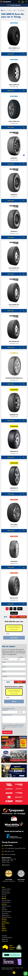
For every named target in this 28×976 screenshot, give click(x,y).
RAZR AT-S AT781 (14, 598)
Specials (4, 919)
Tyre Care (4, 894)
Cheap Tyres (5, 941)
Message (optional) (7, 715)
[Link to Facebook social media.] (14, 972)
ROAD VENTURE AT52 (14, 268)
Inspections (4, 909)
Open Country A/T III (14, 48)
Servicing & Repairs (6, 911)
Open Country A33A (14, 121)
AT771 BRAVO (14, 524)
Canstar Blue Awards (7, 937)
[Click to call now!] (19, 2)
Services (4, 904)
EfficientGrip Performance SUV (14, 378)
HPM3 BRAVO (14, 561)
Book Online (5, 923)
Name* (4, 662)
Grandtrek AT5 (14, 451)
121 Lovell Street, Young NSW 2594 (15, 848)
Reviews (4, 930)
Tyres (3, 887)
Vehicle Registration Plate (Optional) (8, 709)
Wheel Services (5, 915)
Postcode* (4, 676)
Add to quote (11, 54)
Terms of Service (19, 727)
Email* (4, 671)
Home (4, 10)
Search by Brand (6, 893)
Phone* (4, 667)
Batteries (4, 908)
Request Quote (7, 732)
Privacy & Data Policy (10, 967)
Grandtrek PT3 (14, 488)
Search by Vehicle (6, 889)
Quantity (21, 657)
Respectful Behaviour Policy (7, 969)
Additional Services (6, 917)
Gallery (4, 928)
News (3, 927)
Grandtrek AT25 (14, 414)
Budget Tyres (5, 939)
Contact (4, 921)
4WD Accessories (6, 906)
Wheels (4, 898)
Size (3, 657)
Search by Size (5, 891)
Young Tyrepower (15, 5)
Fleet (3, 925)
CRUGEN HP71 (14, 158)
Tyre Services (5, 913)
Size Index (4, 936)
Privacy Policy (9, 727)
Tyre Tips (4, 896)
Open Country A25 (14, 84)
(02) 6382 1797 (9, 851)
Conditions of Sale (19, 967)
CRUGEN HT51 (14, 194)
